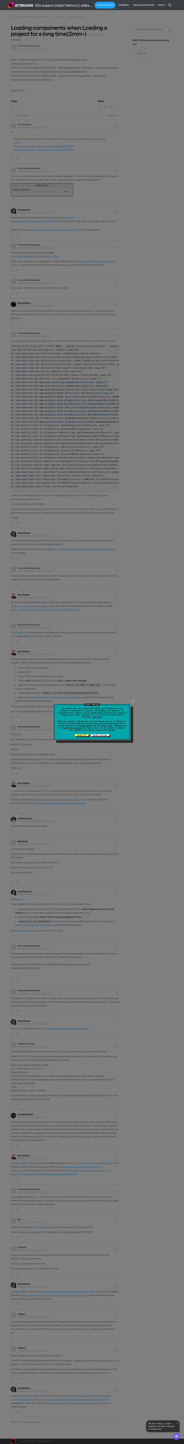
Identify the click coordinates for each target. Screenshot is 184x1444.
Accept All (81, 735)
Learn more (97, 717)
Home (20, 5)
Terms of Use (106, 726)
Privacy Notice (86, 726)
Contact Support (105, 5)
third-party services (72, 728)
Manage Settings (100, 735)
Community (124, 5)
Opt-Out (111, 730)
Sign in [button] (161, 5)
